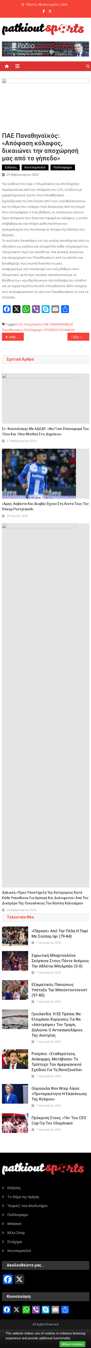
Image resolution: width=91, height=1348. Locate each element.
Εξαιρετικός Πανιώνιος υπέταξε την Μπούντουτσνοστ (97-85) (59, 990)
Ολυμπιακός (33, 324)
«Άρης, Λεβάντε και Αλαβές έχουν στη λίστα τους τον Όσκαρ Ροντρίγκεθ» (45, 506)
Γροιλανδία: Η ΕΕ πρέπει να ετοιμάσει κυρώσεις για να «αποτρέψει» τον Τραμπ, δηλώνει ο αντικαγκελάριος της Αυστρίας (57, 1025)
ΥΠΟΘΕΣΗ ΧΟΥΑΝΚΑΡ (59, 330)
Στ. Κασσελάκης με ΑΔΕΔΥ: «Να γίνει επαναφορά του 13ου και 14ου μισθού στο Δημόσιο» (45, 431)
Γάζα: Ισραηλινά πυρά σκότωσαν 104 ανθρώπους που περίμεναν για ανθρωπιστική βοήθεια (80, 337)
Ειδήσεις (11, 167)
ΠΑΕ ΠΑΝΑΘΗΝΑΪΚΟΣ (58, 324)
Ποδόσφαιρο (62, 167)
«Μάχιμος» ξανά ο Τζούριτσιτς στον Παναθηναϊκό (16, 337)
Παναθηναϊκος (12, 330)
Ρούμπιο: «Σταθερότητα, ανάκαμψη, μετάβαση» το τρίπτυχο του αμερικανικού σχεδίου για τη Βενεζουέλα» (57, 1061)
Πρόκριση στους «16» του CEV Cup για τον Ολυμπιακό (59, 1120)
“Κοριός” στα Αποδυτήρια (27, 1205)
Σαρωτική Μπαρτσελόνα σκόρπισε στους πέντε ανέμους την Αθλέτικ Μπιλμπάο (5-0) (60, 960)
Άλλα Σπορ (16, 1232)
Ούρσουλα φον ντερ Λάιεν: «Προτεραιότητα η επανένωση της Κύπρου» (59, 1093)
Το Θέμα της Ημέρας (23, 1196)
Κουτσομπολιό (35, 167)
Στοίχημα (14, 1241)
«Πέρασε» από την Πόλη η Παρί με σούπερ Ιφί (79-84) (60, 934)
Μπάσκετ (14, 1223)
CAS (20, 324)
